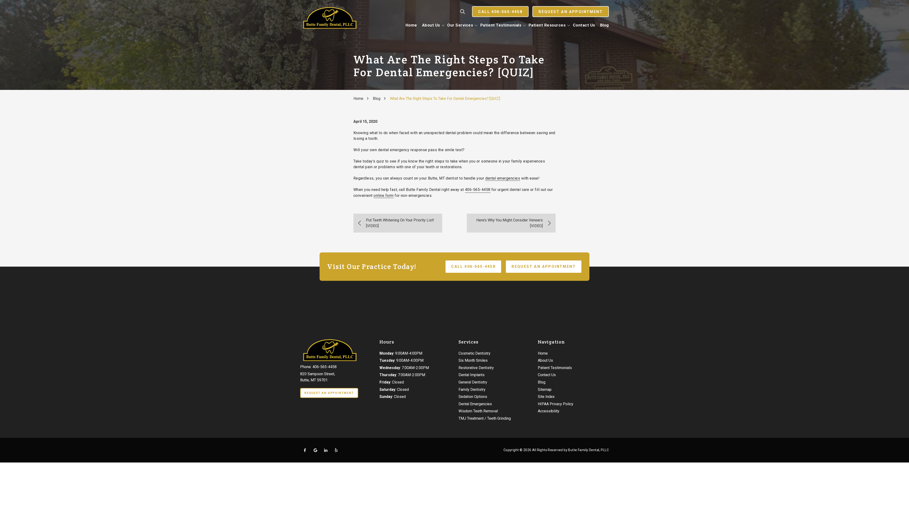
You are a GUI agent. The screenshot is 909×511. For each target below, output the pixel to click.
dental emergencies (502, 178)
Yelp (336, 450)
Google (315, 450)
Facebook (305, 450)
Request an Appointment (571, 11)
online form (383, 195)
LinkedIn (325, 450)
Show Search (462, 11)
